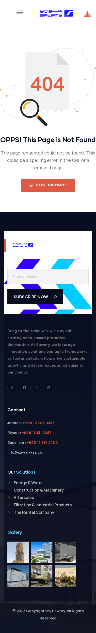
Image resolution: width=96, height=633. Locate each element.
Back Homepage (50, 185)
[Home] (56, 13)
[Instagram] (36, 388)
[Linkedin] (48, 388)
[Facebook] (24, 388)
